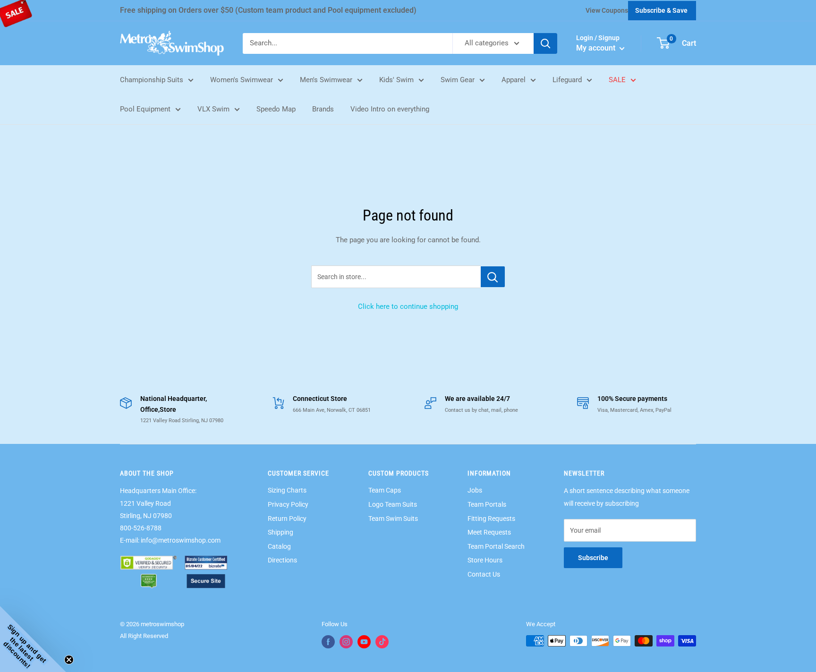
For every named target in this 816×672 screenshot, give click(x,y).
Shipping (280, 532)
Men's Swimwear (326, 80)
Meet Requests (489, 532)
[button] (33, 639)
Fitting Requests (491, 518)
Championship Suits (151, 80)
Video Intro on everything (389, 109)
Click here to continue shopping (408, 306)
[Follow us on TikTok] (382, 641)
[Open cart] (663, 43)
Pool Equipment (145, 109)
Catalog (279, 546)
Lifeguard (567, 80)
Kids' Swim (396, 80)
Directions (282, 560)
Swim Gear (458, 80)
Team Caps (384, 490)
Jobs (475, 490)
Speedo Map (276, 109)
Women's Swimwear (241, 80)
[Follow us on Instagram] (346, 641)
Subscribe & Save (661, 10)
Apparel (514, 80)
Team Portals (487, 504)
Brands (323, 109)
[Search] (545, 43)
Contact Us (484, 574)
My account (596, 47)
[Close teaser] (69, 659)
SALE (617, 80)
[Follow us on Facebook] (328, 641)
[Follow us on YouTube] (364, 641)
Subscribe (593, 557)
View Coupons (607, 10)
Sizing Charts (287, 490)
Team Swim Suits (393, 518)
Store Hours (485, 560)
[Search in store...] (493, 276)
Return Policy (287, 518)
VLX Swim (213, 109)
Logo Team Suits (392, 504)
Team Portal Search (496, 546)
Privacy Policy (288, 504)
